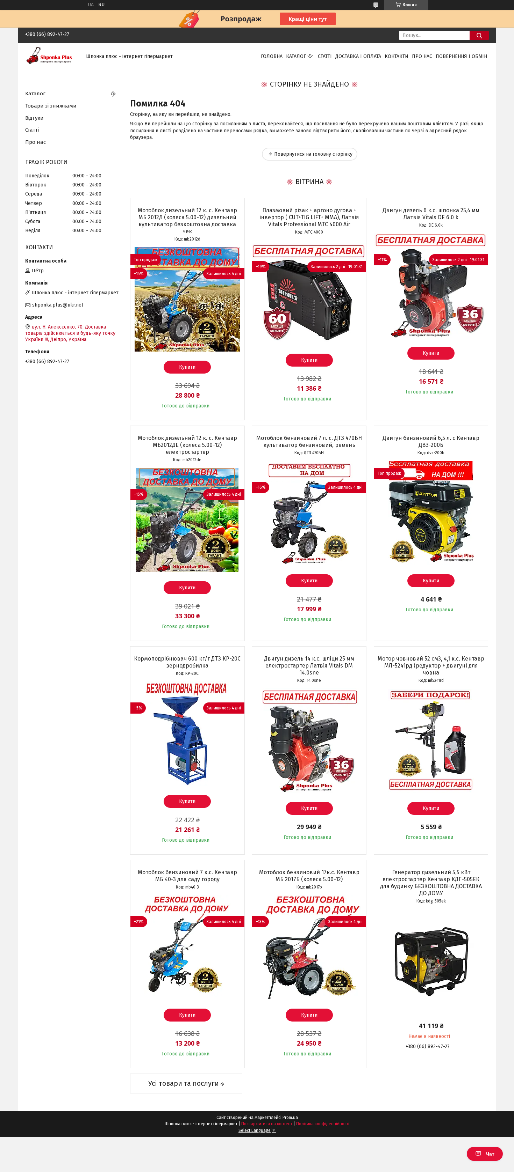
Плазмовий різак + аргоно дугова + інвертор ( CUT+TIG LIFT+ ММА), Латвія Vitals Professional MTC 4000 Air (309, 217)
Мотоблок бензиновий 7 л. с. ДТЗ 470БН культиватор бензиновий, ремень (309, 441)
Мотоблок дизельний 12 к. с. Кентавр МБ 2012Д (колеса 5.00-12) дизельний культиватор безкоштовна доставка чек (187, 221)
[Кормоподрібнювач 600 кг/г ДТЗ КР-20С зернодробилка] (187, 733)
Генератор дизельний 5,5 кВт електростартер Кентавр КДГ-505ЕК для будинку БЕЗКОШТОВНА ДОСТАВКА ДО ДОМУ (431, 883)
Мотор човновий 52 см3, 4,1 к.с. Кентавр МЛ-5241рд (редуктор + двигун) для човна (431, 665)
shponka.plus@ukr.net (57, 305)
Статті (325, 56)
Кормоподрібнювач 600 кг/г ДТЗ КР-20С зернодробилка (187, 662)
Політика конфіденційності (322, 1123)
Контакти (396, 56)
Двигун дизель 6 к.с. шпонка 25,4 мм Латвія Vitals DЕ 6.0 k (431, 214)
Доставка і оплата (358, 56)
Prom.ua (290, 1117)
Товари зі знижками (51, 106)
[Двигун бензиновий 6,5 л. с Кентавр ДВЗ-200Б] (431, 513)
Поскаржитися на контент (266, 1123)
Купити (187, 367)
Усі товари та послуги (183, 1083)
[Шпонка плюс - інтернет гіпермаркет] (51, 56)
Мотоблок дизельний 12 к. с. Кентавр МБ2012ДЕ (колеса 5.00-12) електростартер (187, 445)
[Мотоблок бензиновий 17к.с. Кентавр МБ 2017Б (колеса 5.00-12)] (309, 947)
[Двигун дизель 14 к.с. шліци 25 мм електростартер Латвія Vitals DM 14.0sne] (309, 740)
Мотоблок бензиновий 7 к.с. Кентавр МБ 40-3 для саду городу (187, 876)
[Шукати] (479, 35)
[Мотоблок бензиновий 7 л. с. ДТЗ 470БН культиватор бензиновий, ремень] (309, 513)
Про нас (422, 56)
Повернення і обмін (461, 56)
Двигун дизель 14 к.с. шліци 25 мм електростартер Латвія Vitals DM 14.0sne (309, 665)
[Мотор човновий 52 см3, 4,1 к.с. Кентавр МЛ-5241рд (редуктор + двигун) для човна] (431, 740)
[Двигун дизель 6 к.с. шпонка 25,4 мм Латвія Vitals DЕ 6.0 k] (431, 285)
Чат (490, 1154)
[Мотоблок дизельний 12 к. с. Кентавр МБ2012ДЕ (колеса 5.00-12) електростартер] (187, 520)
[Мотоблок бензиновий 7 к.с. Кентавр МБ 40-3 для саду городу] (187, 947)
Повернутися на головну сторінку (313, 154)
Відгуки (34, 118)
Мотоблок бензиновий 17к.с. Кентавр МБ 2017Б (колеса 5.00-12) (309, 876)
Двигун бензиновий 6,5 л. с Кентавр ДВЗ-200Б (431, 441)
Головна (272, 56)
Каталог (296, 56)
